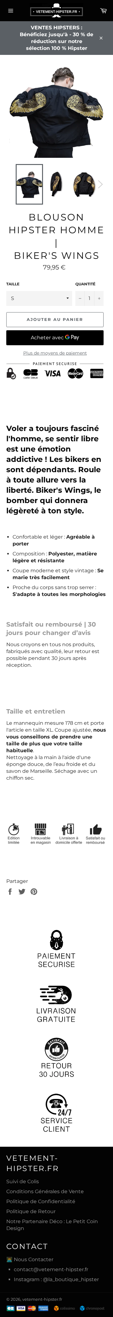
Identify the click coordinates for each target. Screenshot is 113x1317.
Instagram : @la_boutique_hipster (56, 1279)
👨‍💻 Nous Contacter (29, 1259)
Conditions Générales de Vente (45, 1191)
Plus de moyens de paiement (55, 353)
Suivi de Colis (22, 1181)
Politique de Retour (31, 1211)
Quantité (85, 284)
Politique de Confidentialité (40, 1201)
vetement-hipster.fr (42, 1299)
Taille (12, 284)
